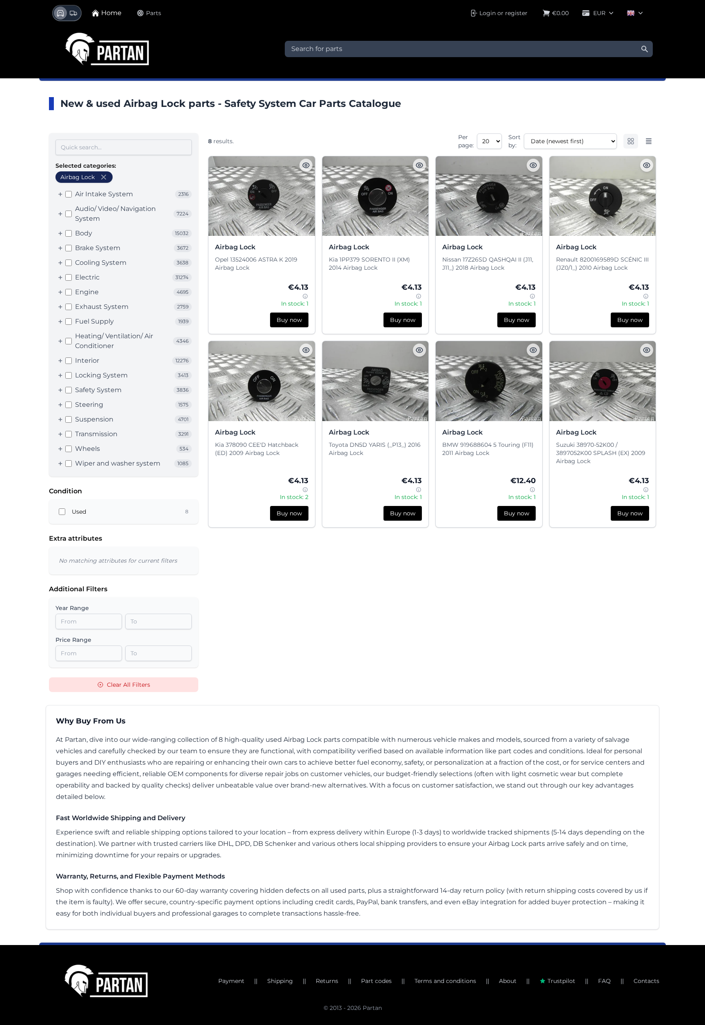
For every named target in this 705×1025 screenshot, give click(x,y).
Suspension (94, 419)
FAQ (604, 981)
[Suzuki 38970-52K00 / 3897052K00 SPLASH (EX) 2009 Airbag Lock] (603, 381)
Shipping (280, 981)
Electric (87, 277)
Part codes (376, 981)
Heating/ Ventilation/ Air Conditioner (114, 341)
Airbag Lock (235, 247)
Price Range (73, 639)
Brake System (97, 248)
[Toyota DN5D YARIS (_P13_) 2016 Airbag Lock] (375, 381)
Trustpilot (561, 981)
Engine (87, 292)
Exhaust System (102, 307)
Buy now (289, 320)
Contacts (646, 981)
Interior (87, 360)
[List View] (648, 141)
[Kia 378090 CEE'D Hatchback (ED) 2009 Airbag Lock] (261, 381)
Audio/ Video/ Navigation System (115, 213)
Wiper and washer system (117, 463)
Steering (89, 404)
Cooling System (100, 262)
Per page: (466, 141)
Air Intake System (104, 194)
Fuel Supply (94, 321)
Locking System (101, 375)
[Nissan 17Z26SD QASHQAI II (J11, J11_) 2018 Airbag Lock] (489, 196)
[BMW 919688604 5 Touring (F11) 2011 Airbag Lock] (489, 381)
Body (83, 233)
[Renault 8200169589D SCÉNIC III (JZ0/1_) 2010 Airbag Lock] (603, 196)
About (508, 981)
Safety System (98, 390)
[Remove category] (104, 177)
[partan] (106, 981)
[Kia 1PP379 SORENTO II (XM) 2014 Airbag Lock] (375, 196)
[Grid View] (630, 141)
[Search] (644, 49)
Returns (327, 981)
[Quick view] (306, 165)
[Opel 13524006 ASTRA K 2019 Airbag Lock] (261, 196)
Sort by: (514, 141)
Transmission (96, 434)
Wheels (87, 449)
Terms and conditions (445, 981)
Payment (231, 981)
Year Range (72, 608)
